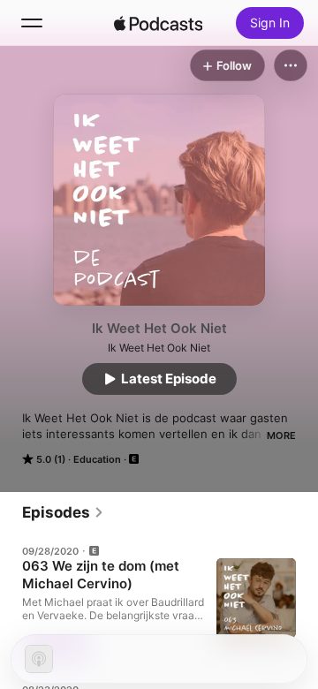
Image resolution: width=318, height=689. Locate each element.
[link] (63, 512)
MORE (281, 435)
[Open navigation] (31, 23)
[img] (158, 23)
